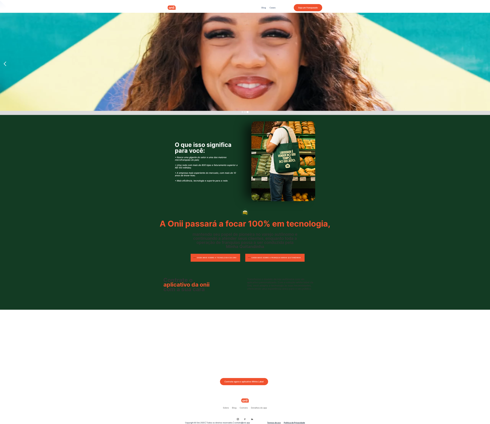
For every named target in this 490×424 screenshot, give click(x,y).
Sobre (226, 408)
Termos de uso (274, 423)
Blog (234, 408)
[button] (485, 64)
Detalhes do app (259, 408)
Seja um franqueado (308, 7)
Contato (244, 408)
